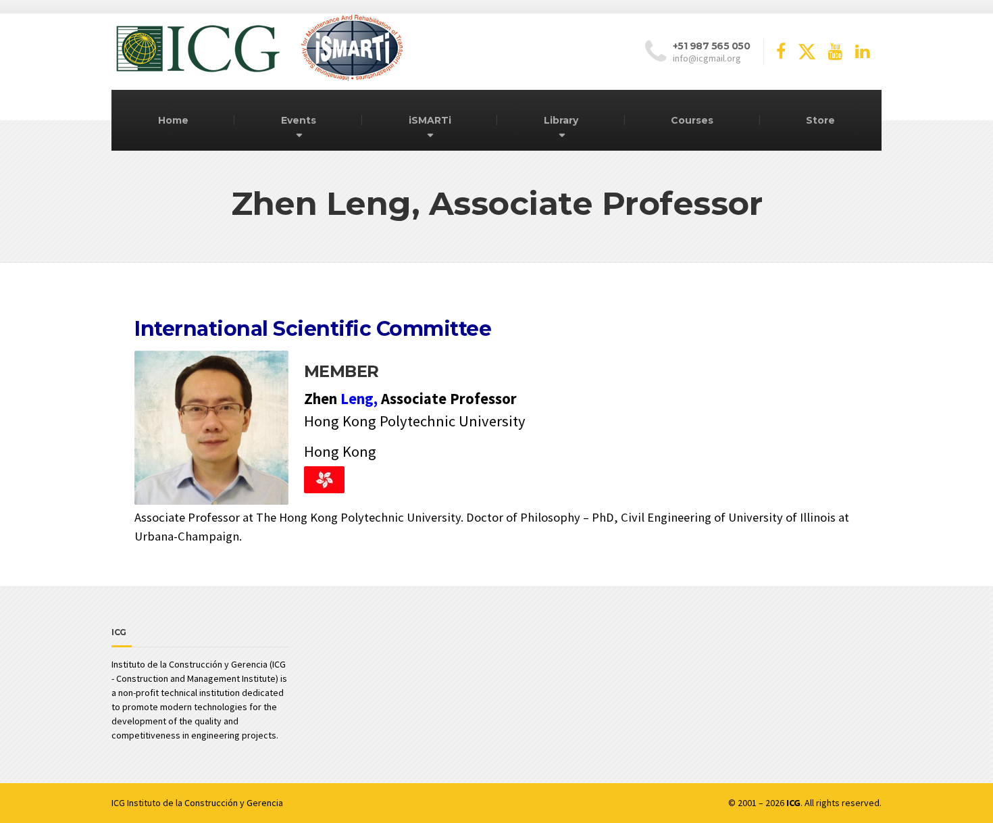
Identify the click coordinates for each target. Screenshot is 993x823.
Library (561, 120)
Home (173, 120)
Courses (692, 120)
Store (820, 120)
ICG (118, 803)
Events (298, 120)
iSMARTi (430, 120)
